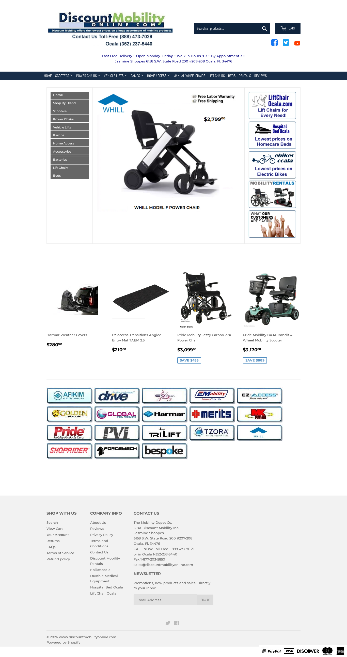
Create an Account (287, 17)
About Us (98, 522)
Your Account (57, 535)
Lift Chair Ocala (103, 593)
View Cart (54, 529)
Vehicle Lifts (114, 75)
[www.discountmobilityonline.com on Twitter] (167, 624)
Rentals (245, 75)
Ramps (136, 75)
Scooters (62, 75)
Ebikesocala (100, 570)
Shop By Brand (64, 103)
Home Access (157, 75)
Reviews (260, 75)
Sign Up (205, 600)
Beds (231, 75)
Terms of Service (60, 553)
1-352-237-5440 (165, 554)
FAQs (51, 547)
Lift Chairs (217, 75)
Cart (291, 28)
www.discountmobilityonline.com (87, 637)
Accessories (62, 151)
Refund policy (58, 559)
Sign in (260, 17)
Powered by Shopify (63, 642)
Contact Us (99, 552)
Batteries (60, 159)
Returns (53, 541)
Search (52, 522)
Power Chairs (87, 75)
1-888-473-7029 (181, 549)
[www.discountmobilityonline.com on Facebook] (176, 624)
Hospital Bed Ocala (106, 587)
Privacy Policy (101, 535)
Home (48, 75)
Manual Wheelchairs (189, 75)
